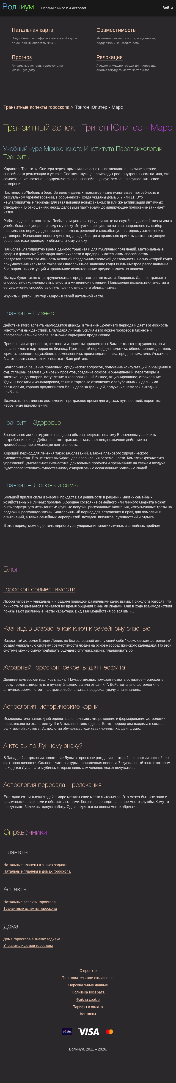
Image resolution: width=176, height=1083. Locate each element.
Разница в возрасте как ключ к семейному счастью (77, 629)
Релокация (109, 57)
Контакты (88, 1014)
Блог (11, 569)
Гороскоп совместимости (39, 590)
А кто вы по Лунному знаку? (43, 746)
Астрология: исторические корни (51, 707)
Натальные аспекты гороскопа (29, 902)
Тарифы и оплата (88, 1007)
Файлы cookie (88, 999)
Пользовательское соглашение (88, 978)
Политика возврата (88, 992)
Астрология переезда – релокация (52, 785)
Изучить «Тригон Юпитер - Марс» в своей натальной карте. (53, 296)
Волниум (18, 7)
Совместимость (116, 30)
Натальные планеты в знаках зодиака (35, 865)
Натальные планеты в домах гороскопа (37, 871)
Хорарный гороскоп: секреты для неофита (64, 668)
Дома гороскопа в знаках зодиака (31, 939)
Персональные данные (88, 985)
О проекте (88, 971)
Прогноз (22, 57)
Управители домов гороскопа (28, 945)
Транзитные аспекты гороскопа (36, 107)
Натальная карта (32, 30)
